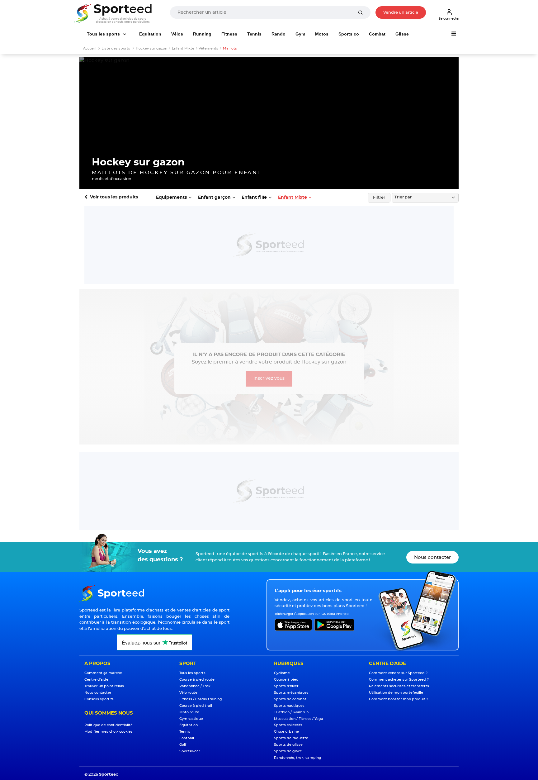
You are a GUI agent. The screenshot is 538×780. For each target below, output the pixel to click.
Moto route (189, 712)
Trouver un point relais (104, 686)
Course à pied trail (195, 705)
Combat (377, 33)
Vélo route (188, 692)
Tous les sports (104, 33)
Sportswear (189, 751)
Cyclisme (282, 673)
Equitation (150, 33)
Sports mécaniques (291, 692)
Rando (278, 33)
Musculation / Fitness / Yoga (298, 719)
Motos (321, 33)
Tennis (254, 33)
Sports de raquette (291, 738)
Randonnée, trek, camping (297, 757)
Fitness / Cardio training (200, 699)
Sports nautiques (289, 705)
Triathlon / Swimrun (291, 712)
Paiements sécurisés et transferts (399, 686)
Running (202, 33)
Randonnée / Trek (194, 686)
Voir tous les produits (114, 197)
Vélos (177, 33)
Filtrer (379, 198)
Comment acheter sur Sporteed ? (399, 679)
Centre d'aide (96, 679)
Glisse (402, 33)
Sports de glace (288, 751)
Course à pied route (197, 679)
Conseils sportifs (99, 699)
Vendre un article (400, 13)
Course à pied (286, 679)
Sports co (348, 33)
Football (186, 738)
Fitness (229, 33)
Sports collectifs (288, 725)
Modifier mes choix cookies (108, 731)
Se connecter (449, 18)
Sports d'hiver (286, 686)
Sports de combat (290, 699)
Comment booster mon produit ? (398, 699)
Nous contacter (432, 557)
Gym (300, 33)
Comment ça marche (103, 673)
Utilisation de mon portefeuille (396, 692)
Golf (182, 744)
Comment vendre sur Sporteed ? (398, 673)
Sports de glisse (288, 744)
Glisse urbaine (286, 731)
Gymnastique (191, 719)
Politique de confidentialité (108, 725)
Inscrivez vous (269, 378)
